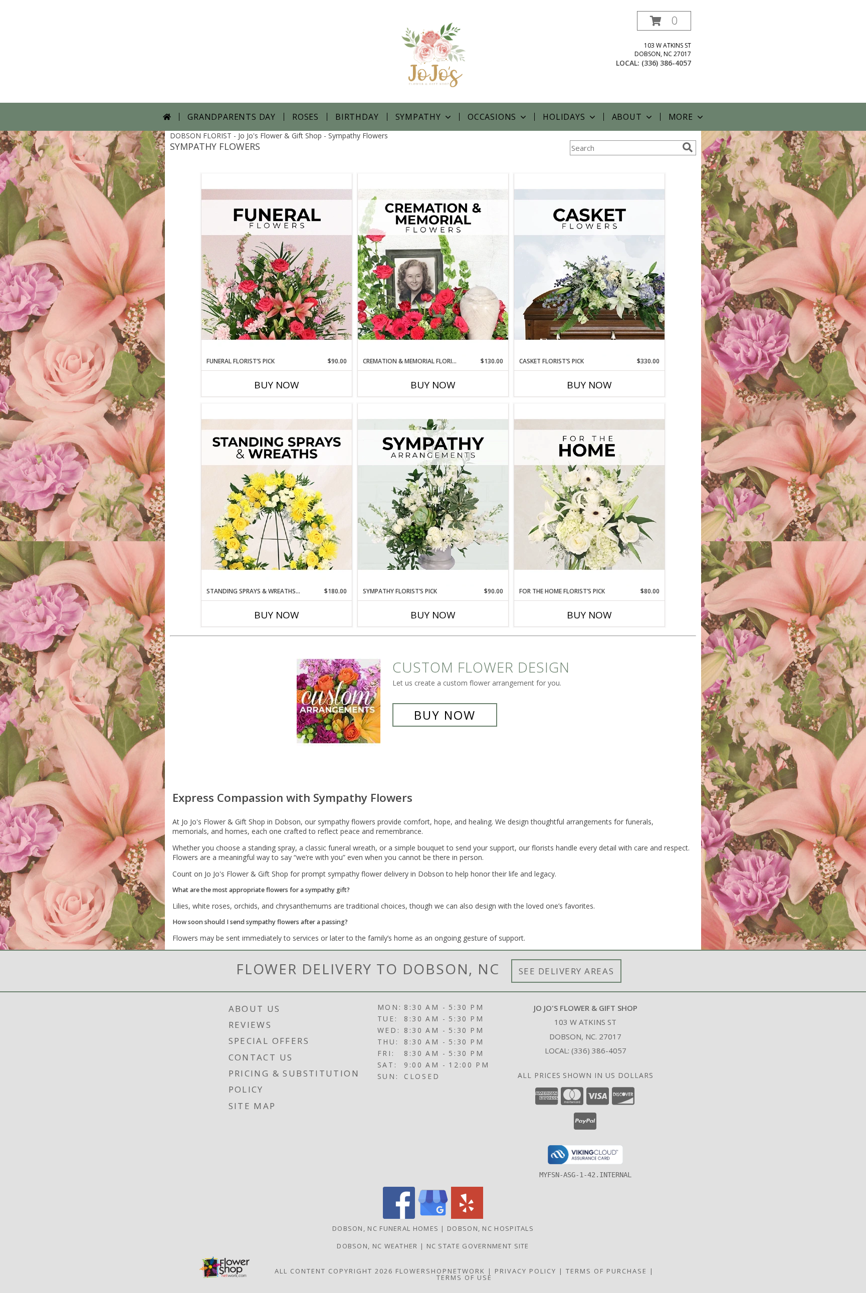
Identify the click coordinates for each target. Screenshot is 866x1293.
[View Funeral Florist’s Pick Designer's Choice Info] (276, 265)
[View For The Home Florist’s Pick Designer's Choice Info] (589, 495)
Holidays (564, 116)
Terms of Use (464, 1277)
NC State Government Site (477, 1245)
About (627, 116)
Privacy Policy (525, 1270)
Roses (305, 116)
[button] (664, 21)
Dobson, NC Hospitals (490, 1228)
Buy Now (276, 384)
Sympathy (418, 116)
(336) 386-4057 (666, 63)
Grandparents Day (231, 116)
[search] (688, 147)
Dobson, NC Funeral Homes (385, 1228)
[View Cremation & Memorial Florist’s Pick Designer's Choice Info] (433, 265)
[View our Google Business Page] (433, 1216)
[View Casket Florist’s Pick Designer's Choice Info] (589, 265)
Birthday (356, 116)
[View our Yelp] (467, 1216)
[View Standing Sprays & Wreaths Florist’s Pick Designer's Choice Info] (276, 495)
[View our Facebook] (399, 1216)
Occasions (492, 116)
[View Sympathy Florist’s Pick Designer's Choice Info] (433, 495)
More (681, 116)
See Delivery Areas (566, 971)
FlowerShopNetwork (440, 1270)
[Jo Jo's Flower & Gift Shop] (433, 57)
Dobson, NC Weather (377, 1245)
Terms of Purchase (606, 1270)
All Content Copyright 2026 (334, 1270)
